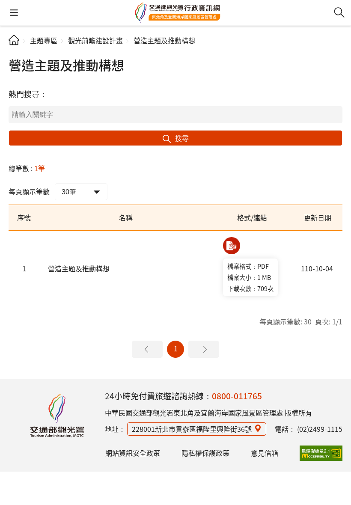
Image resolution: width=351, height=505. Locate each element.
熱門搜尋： (28, 93)
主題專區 (43, 40)
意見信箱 (264, 453)
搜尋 (182, 138)
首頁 (14, 40)
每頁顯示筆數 (29, 191)
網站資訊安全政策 (132, 453)
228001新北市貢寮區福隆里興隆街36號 (192, 429)
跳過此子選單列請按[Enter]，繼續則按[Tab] (15, 49)
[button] (13, 12)
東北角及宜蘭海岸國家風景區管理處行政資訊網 (177, 13)
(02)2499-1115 (319, 429)
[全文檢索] (339, 12)
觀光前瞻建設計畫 (95, 40)
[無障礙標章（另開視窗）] (321, 453)
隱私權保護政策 (205, 453)
